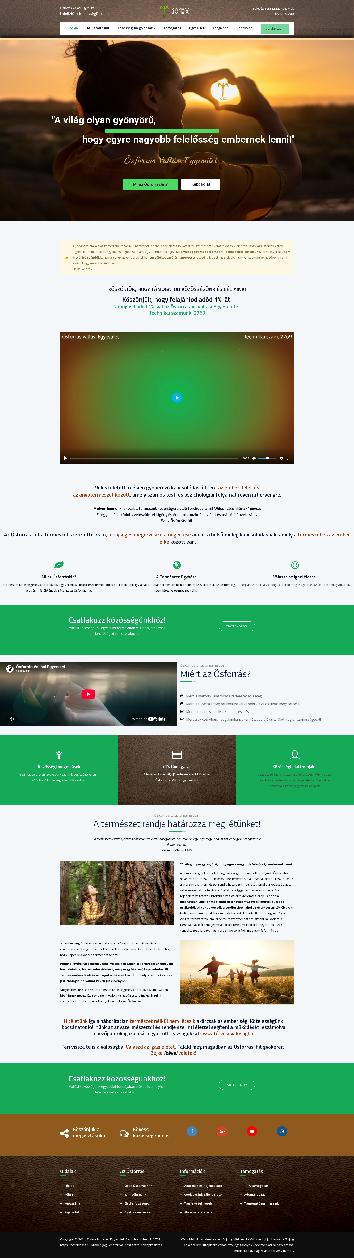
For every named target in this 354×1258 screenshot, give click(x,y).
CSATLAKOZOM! (236, 626)
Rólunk (184, 168)
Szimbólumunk (135, 1194)
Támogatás (172, 28)
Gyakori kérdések (137, 1212)
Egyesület (196, 28)
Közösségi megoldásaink (136, 28)
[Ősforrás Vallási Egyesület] (177, 11)
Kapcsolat (244, 28)
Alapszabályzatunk (198, 1212)
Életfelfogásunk (136, 1203)
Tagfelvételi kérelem (200, 1203)
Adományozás (255, 1194)
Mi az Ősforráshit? (138, 1186)
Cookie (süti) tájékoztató (203, 1194)
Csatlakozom (275, 29)
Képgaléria (220, 28)
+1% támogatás (256, 1186)
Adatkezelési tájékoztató (203, 1186)
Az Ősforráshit (98, 28)
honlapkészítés (151, 1245)
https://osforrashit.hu (75, 1245)
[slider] (154, 458)
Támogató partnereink (261, 1203)
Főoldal (73, 28)
